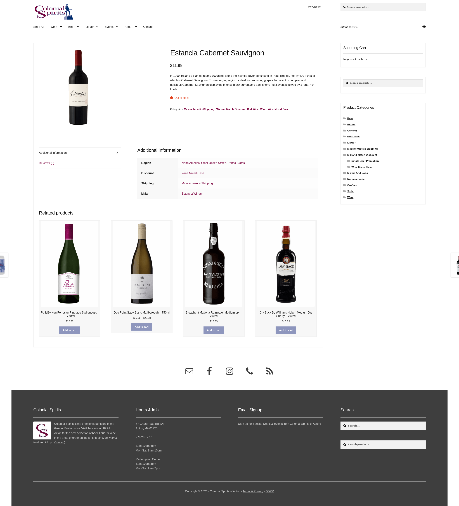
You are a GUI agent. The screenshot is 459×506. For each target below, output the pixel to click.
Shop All (38, 26)
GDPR (270, 491)
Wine (54, 26)
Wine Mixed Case (278, 109)
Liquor (90, 26)
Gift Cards (353, 136)
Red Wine (253, 109)
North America (191, 162)
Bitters (351, 124)
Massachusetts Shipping (199, 109)
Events (109, 26)
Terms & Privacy (253, 491)
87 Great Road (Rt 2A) (150, 423)
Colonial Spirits (64, 423)
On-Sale (352, 185)
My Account (314, 6)
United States (236, 162)
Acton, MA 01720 (146, 428)
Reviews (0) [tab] (46, 163)
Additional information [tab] (53, 152)
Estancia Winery (192, 193)
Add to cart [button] (69, 330)
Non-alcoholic (356, 179)
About (128, 26)
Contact (148, 26)
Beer (71, 26)
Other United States (213, 162)
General (352, 130)
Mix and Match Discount (231, 109)
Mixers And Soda (357, 172)
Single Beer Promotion (365, 160)
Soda (350, 191)
